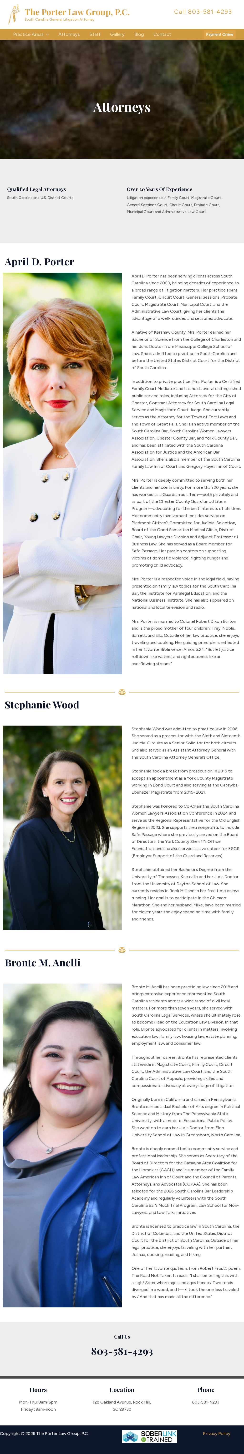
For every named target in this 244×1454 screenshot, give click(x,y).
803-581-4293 (210, 11)
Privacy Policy (216, 1433)
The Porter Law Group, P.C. (77, 11)
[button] (46, 34)
